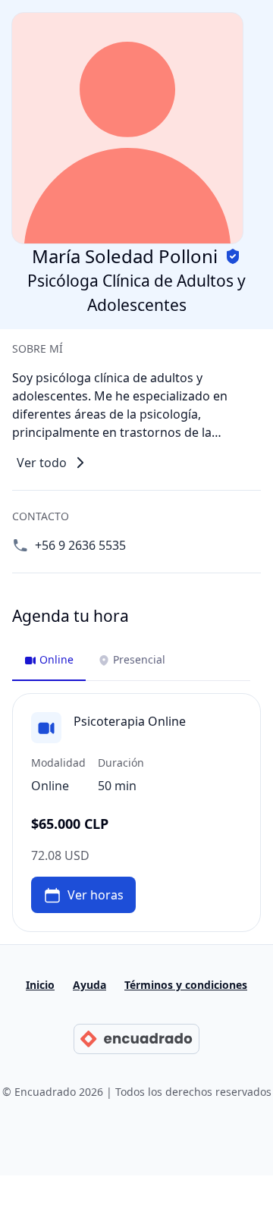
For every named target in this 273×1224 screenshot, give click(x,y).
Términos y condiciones (185, 985)
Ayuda (89, 985)
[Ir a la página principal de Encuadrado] (136, 1039)
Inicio (40, 985)
